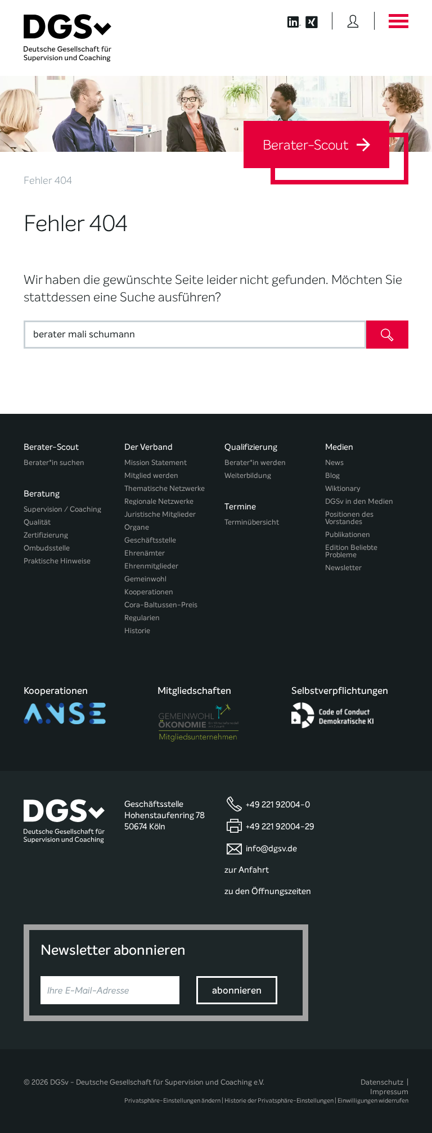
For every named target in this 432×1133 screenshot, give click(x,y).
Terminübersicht (251, 522)
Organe (136, 527)
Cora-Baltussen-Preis (160, 604)
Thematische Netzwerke (164, 488)
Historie (137, 630)
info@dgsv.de (271, 848)
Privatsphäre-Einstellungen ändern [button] (172, 1100)
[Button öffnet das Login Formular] (353, 21)
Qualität (37, 522)
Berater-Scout (307, 145)
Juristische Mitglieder (160, 514)
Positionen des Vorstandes (349, 518)
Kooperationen (148, 591)
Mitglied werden (151, 475)
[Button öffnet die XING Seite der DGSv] (317, 21)
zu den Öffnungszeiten (267, 891)
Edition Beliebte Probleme (351, 551)
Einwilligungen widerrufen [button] (373, 1100)
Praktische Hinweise (57, 561)
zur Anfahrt (246, 869)
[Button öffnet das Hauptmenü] (398, 21)
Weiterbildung (247, 475)
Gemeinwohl (145, 579)
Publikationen (347, 534)
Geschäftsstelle (150, 540)
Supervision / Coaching (62, 509)
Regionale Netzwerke (159, 501)
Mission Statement (155, 462)
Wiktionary (343, 488)
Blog (332, 475)
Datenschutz (382, 1082)
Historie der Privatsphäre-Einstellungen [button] (279, 1100)
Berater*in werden (255, 462)
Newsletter (343, 567)
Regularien (142, 617)
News (334, 462)
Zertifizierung (46, 535)
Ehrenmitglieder (151, 566)
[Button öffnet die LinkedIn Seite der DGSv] (288, 21)
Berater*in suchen (54, 462)
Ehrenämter (144, 553)
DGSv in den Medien (359, 501)
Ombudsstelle (47, 548)
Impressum (389, 1091)
